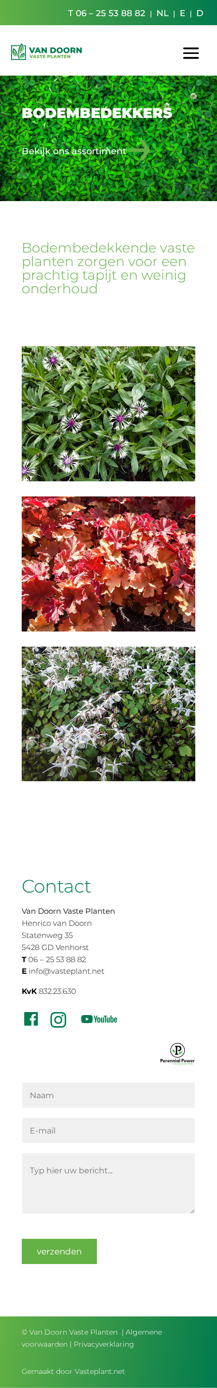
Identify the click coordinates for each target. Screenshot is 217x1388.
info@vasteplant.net (66, 971)
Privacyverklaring (104, 1344)
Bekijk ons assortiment (74, 151)
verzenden (59, 1251)
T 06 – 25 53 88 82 (106, 13)
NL (162, 13)
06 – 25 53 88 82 (57, 959)
